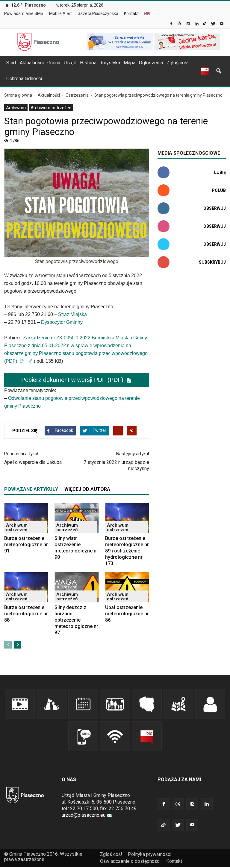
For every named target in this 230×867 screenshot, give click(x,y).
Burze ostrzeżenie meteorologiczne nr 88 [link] (26, 614)
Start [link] (11, 63)
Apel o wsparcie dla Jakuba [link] (33, 462)
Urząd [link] (70, 63)
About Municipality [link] (147, 14)
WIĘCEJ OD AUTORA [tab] (87, 489)
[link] (171, 24)
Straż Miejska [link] (72, 314)
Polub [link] (219, 190)
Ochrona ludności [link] (24, 78)
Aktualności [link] (32, 63)
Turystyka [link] (110, 63)
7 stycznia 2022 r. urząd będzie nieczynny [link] (116, 465)
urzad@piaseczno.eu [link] (83, 815)
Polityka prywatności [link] (149, 854)
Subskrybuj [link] (212, 262)
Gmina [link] (53, 63)
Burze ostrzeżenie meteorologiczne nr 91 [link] (26, 544)
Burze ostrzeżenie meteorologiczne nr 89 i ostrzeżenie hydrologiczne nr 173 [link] (127, 550)
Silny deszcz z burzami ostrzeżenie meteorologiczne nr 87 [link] (76, 620)
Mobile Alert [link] (60, 13)
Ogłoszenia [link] (151, 63)
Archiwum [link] (16, 107)
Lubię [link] (220, 172)
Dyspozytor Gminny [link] (62, 322)
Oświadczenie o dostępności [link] (130, 861)
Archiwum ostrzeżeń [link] (51, 107)
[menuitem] (26, 14)
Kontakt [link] (131, 13)
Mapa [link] (129, 63)
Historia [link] (88, 63)
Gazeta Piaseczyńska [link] (98, 13)
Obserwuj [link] (214, 208)
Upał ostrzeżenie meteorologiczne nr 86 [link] (127, 614)
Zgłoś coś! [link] (178, 63)
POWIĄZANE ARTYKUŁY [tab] (31, 489)
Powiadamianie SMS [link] (23, 13)
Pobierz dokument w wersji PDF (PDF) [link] (73, 379)
